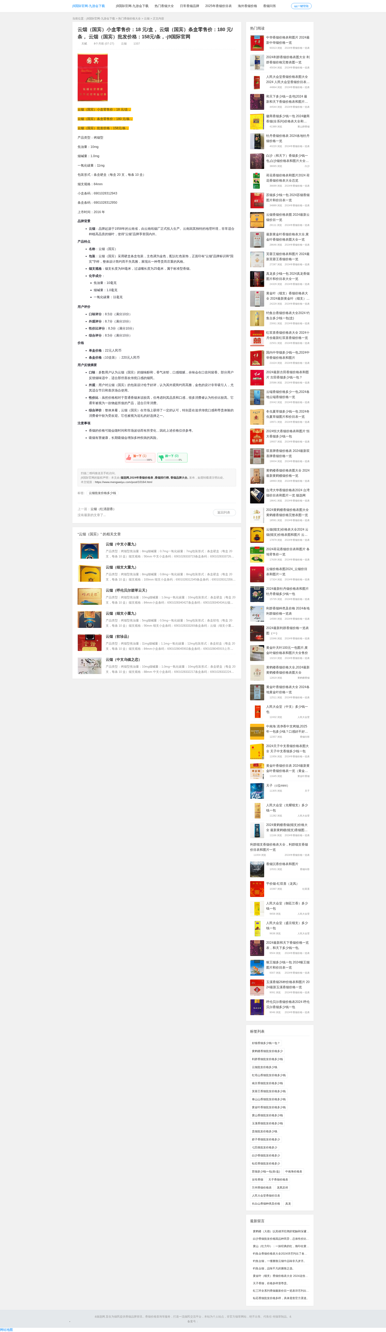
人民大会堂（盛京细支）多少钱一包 (287, 925)
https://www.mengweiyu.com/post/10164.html (123, 482)
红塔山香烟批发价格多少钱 (269, 1075)
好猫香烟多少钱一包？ (266, 1043)
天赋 (84, 43)
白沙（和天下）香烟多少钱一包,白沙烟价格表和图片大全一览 (287, 159)
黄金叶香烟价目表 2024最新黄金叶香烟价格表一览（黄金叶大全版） (288, 769)
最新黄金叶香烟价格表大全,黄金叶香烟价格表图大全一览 (287, 237)
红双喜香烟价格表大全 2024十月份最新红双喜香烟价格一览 (288, 335)
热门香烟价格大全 (129, 18)
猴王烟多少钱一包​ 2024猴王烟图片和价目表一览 (288, 965)
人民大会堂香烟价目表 (266, 1195)
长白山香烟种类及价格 (266, 1203)
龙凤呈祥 (282, 1187)
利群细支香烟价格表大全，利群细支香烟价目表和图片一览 (279, 847)
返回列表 (223, 512)
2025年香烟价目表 (218, 6)
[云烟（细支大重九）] (90, 573)
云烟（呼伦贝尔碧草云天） (127, 590)
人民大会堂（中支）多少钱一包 (287, 709)
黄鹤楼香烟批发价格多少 (267, 1051)
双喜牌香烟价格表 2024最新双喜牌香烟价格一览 (288, 453)
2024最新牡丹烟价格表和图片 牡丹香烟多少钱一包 (287, 591)
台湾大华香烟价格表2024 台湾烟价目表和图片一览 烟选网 (288, 492)
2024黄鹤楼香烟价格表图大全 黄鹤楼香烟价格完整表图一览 (287, 512)
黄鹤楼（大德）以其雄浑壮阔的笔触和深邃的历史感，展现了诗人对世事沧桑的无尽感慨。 (309, 1231)
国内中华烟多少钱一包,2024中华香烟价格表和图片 (288, 355)
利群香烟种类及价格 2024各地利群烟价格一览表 (288, 611)
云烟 (147, 18)
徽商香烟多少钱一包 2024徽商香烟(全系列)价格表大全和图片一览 (288, 119)
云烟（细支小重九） (122, 613)
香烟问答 (269, 6)
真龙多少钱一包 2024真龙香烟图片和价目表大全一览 (288, 276)
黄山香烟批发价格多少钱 (267, 1115)
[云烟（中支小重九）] (90, 550)
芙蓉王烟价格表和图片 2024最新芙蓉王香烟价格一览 (288, 256)
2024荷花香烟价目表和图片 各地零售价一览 (288, 551)
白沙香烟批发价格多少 (266, 1155)
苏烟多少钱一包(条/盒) (266, 1171)
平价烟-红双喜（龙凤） (282, 883)
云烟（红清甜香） (103, 509)
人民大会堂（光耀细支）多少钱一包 (287, 807)
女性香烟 (257, 1179)
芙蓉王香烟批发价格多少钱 (269, 1091)
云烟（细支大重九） (122, 567)
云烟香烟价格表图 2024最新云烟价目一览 (288, 217)
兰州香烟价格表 (262, 1187)
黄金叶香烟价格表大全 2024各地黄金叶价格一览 (288, 689)
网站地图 (6, 1329)
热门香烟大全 (164, 6)
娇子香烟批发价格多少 (266, 1139)
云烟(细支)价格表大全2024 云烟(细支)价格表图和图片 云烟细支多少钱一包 (287, 532)
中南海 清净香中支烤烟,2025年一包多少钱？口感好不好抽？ (286, 729)
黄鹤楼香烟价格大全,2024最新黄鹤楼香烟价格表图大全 (288, 670)
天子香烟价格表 (278, 1179)
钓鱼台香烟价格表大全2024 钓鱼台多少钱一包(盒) (288, 315)
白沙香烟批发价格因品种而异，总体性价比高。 (282, 1238)
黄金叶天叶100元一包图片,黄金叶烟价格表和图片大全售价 (287, 650)
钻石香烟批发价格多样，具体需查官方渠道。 (281, 1298)
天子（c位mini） (278, 785)
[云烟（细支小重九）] (90, 619)
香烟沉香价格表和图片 (282, 864)
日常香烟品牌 (189, 6)
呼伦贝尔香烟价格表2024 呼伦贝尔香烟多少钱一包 (288, 1004)
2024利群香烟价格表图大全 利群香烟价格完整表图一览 (288, 59)
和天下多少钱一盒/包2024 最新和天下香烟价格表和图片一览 (287, 99)
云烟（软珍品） (118, 636)
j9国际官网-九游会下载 (88, 6)
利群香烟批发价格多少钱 (267, 1059)
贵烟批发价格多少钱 (264, 1131)
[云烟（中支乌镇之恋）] (90, 665)
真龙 (288, 1203)
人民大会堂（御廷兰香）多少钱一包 (287, 906)
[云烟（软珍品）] (90, 642)
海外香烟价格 (247, 6)
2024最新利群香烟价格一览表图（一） (287, 630)
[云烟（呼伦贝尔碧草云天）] (90, 596)
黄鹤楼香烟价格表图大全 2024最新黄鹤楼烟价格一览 (288, 473)
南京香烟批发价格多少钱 (267, 1083)
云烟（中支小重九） (122, 544)
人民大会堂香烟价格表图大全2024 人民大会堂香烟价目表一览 (288, 80)
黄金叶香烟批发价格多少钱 (269, 1107)
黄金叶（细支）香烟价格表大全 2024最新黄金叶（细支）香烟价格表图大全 (288, 296)
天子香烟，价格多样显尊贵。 (271, 1283)
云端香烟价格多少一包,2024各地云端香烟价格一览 (288, 394)
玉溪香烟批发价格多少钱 (267, 1123)
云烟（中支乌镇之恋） (124, 660)
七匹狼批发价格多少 (264, 1147)
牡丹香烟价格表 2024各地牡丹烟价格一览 (288, 138)
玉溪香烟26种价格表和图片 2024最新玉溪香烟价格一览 (288, 984)
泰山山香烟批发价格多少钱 (269, 1099)
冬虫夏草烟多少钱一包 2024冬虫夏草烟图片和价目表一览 (288, 414)
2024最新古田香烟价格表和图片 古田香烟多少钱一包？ (287, 374)
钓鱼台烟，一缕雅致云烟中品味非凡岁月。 (279, 1261)
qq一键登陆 (301, 6)
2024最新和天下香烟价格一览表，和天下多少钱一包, (287, 945)
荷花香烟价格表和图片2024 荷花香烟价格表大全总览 (288, 178)
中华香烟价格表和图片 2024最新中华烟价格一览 (288, 40)
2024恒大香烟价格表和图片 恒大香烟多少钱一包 (288, 433)
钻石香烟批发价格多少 (266, 1163)
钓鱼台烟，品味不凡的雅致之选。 (274, 1268)
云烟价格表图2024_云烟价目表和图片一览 (286, 571)
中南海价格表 (293, 1171)
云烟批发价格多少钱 (102, 493)
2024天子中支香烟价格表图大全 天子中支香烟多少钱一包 (287, 748)
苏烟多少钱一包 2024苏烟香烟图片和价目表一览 (288, 197)
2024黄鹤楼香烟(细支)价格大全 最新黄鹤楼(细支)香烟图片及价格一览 (287, 828)
